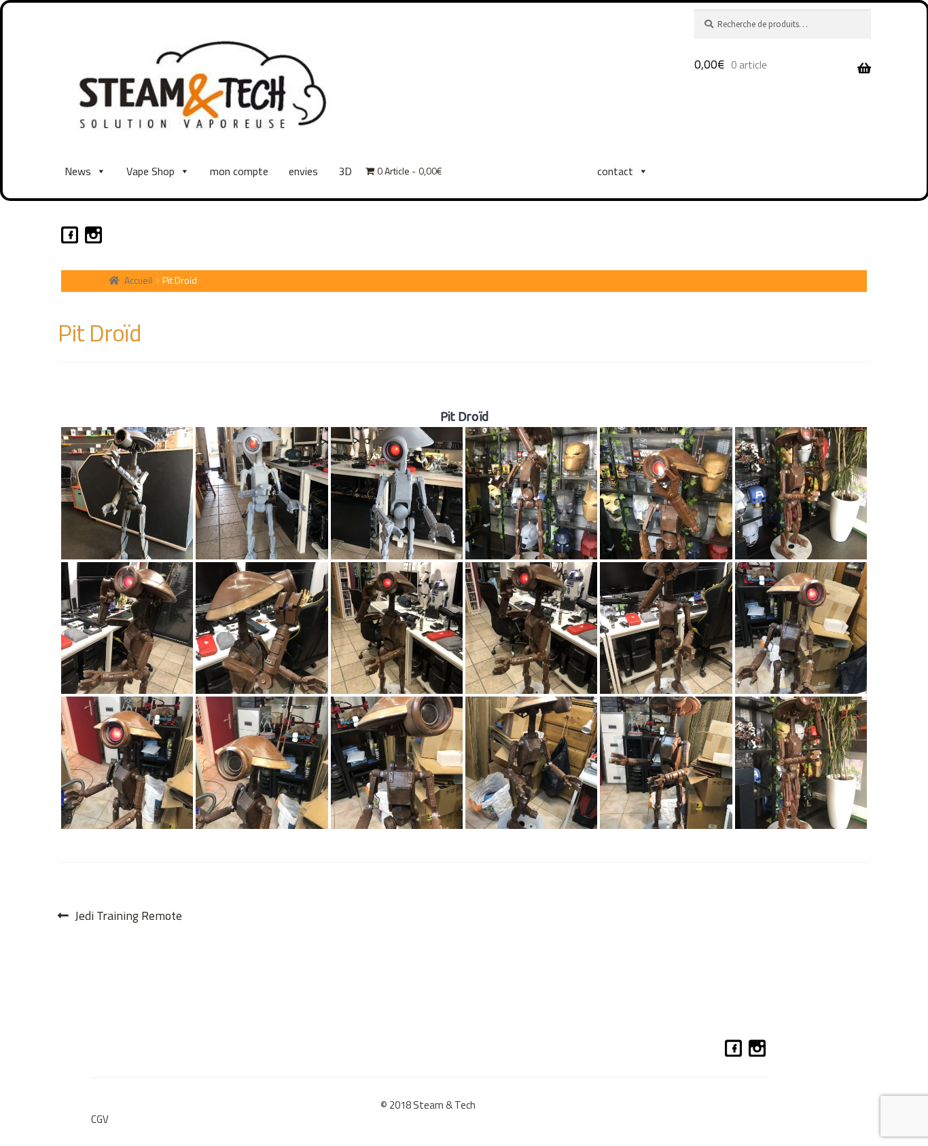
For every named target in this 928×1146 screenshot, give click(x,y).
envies (303, 171)
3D (345, 171)
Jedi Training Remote (128, 915)
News (78, 171)
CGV (100, 1119)
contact (615, 171)
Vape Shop (150, 171)
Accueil (138, 280)
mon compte (239, 171)
